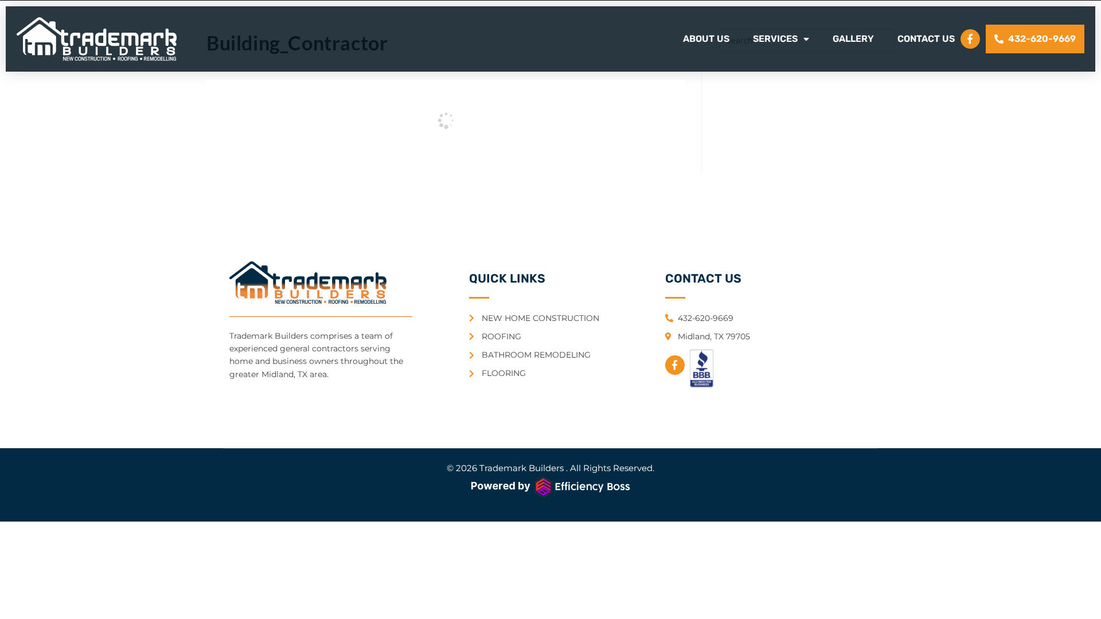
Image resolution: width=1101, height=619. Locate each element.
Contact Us (926, 38)
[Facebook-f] (970, 39)
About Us (706, 38)
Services (775, 38)
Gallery (853, 38)
